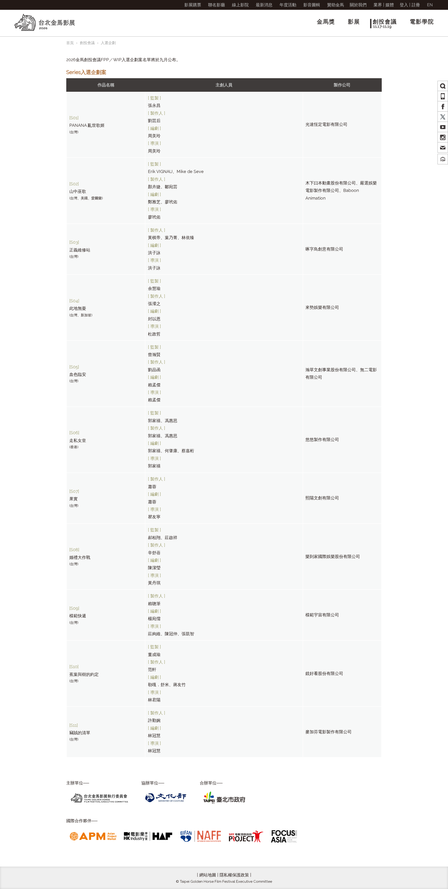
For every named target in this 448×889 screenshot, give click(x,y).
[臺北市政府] (224, 797)
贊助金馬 (335, 4)
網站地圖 (207, 874)
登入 (404, 4)
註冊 (416, 4)
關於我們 (358, 4)
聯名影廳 (216, 4)
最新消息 (264, 4)
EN (430, 4)
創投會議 (87, 43)
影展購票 (192, 4)
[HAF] (148, 835)
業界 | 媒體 (384, 4)
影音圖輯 (311, 4)
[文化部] (166, 797)
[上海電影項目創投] (246, 835)
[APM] (93, 835)
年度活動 (288, 4)
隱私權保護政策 (234, 874)
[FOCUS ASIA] (284, 835)
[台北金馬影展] (99, 797)
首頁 (70, 43)
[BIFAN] (201, 835)
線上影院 (240, 4)
